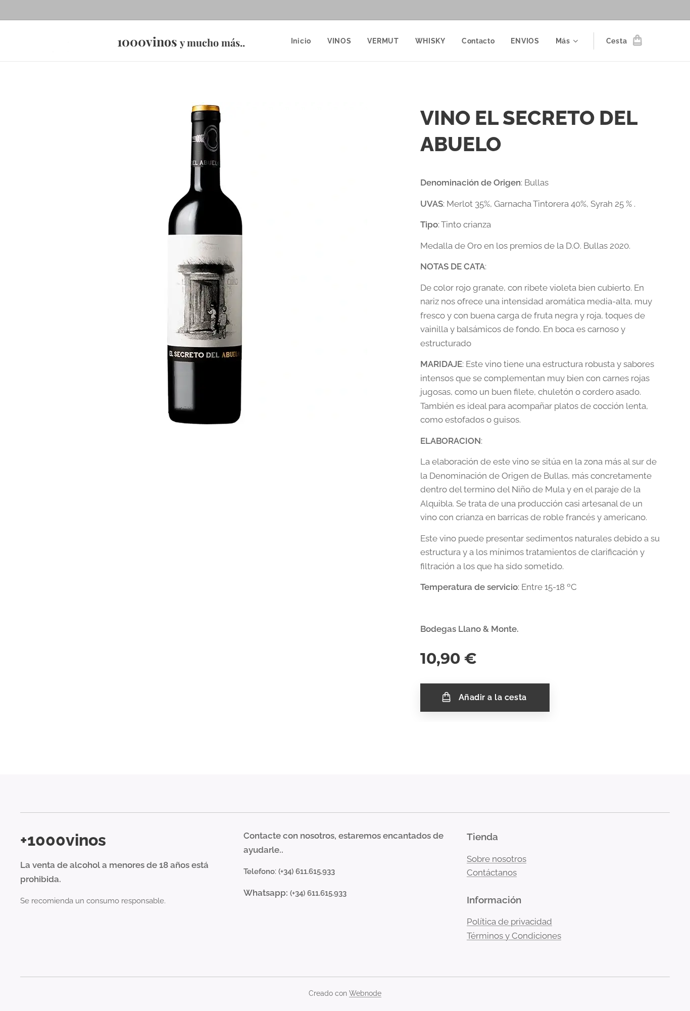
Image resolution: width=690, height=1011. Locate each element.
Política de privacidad (509, 921)
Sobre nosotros (496, 859)
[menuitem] (303, 41)
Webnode (365, 993)
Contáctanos (492, 872)
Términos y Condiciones (514, 936)
